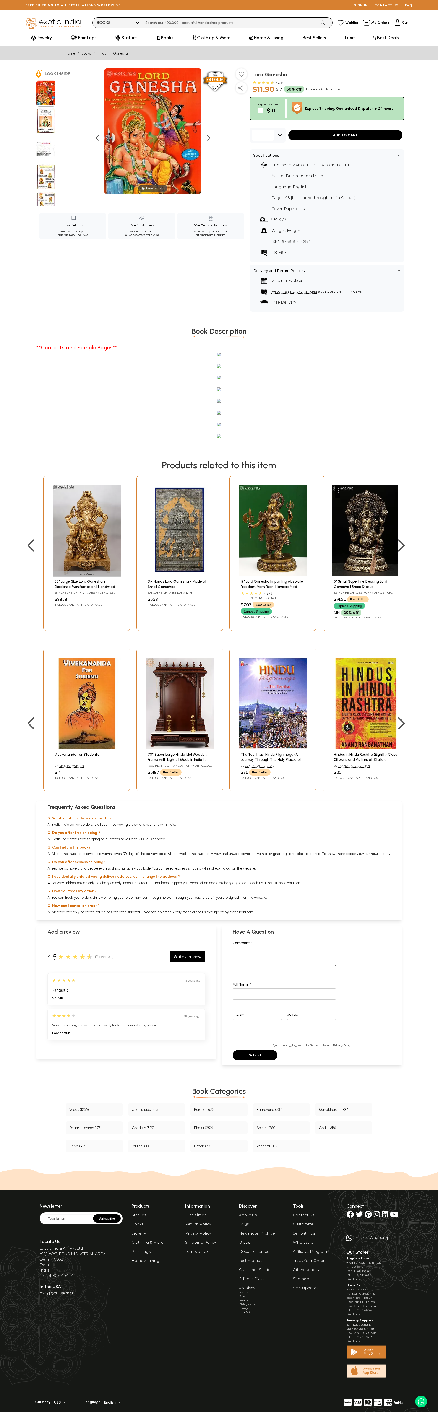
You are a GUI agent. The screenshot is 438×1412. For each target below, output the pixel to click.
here (165, 897)
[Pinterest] (368, 1216)
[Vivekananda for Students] (87, 747)
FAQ (408, 5)
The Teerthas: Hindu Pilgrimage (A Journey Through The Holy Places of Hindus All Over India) (271, 759)
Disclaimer (195, 1215)
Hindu (102, 53)
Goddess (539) (143, 1128)
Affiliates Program (310, 1251)
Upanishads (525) (145, 1109)
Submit (255, 1055)
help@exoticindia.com (285, 883)
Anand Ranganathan (354, 765)
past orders (203, 897)
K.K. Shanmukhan (71, 765)
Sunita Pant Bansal (259, 765)
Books (86, 53)
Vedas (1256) (79, 1109)
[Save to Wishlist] (241, 76)
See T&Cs (82, 234)
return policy (380, 853)
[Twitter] (359, 1216)
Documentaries (254, 1251)
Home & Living (145, 1261)
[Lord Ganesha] (45, 93)
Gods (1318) (327, 1128)
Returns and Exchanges (294, 291)
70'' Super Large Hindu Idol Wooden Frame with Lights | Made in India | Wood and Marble (177, 759)
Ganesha (120, 53)
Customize (303, 1224)
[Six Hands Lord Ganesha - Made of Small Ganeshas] (180, 574)
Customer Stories (255, 1270)
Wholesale (303, 1242)
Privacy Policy (342, 1045)
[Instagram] (377, 1216)
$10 (271, 110)
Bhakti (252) (203, 1128)
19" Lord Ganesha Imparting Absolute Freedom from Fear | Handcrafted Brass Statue (272, 586)
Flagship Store (358, 1258)
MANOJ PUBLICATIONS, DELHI (320, 165)
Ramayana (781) (269, 1109)
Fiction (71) (202, 1146)
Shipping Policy (200, 1242)
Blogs (244, 1242)
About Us (248, 1215)
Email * (238, 1015)
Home (70, 53)
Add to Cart (345, 135)
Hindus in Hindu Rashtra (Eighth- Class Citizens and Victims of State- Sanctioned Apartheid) (365, 759)
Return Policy (198, 1224)
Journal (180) (141, 1146)
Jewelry (139, 1233)
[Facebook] (350, 1216)
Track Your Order (309, 1261)
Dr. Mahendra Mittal (305, 176)
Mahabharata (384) (334, 1109)
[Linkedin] (385, 1216)
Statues (139, 1215)
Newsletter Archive (257, 1233)
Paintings (141, 1251)
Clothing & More (147, 1242)
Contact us (387, 5)
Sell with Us (304, 1233)
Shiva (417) (77, 1146)
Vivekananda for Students (77, 754)
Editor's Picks (251, 1279)
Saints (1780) (266, 1128)
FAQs (244, 1224)
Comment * (242, 943)
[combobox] (230, 22)
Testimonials (251, 1261)
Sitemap (301, 1279)
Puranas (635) (205, 1109)
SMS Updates (305, 1288)
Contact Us (303, 1215)
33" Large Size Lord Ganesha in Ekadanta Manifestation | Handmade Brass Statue (86, 586)
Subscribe (107, 1218)
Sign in (361, 5)
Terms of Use (318, 1045)
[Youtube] (394, 1216)
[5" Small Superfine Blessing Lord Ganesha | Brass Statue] (366, 574)
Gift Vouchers (306, 1270)
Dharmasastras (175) (85, 1128)
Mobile (292, 1015)
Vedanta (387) (268, 1146)
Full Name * (242, 984)
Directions (353, 1279)
